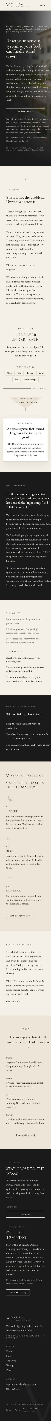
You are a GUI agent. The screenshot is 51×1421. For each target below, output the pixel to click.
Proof (9, 1370)
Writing (9, 1365)
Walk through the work (20, 916)
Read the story (13, 1001)
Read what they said (25, 1135)
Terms (17, 1410)
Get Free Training (25, 111)
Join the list (25, 1214)
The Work (11, 1360)
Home (9, 1351)
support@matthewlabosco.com (21, 1384)
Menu (42, 5)
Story (8, 1355)
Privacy (9, 1410)
